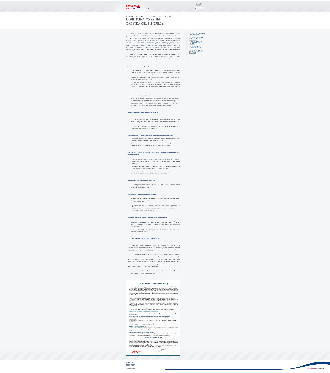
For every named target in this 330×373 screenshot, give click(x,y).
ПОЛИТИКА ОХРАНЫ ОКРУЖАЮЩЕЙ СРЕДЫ (195, 47)
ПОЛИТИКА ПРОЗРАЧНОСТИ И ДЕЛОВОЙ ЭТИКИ (197, 34)
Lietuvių (198, 8)
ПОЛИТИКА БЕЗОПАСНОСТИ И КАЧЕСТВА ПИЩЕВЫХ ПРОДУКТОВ (197, 52)
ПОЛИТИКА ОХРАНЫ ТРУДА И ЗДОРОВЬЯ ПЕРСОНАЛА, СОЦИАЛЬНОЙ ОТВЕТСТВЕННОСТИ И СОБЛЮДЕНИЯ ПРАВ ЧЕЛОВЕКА (197, 41)
